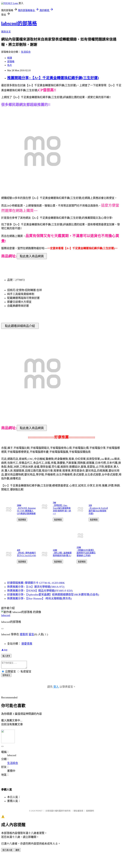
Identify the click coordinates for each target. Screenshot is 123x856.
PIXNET (39, 811)
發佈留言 (6, 675)
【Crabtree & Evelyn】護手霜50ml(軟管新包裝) (98, 511)
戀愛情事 (26, 643)
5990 (19, 505)
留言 (31, 634)
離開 (17, 850)
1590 (79, 547)
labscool (5, 615)
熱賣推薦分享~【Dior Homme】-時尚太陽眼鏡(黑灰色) (39, 598)
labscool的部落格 (19, 23)
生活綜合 (26, 52)
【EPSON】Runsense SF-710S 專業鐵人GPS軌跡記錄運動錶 (26, 511)
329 (90, 505)
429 (18, 550)
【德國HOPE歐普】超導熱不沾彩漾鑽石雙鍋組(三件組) (86, 553)
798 (54, 503)
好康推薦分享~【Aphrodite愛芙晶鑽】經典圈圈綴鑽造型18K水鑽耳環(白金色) (53, 594)
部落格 (10, 61)
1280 (55, 550)
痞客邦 (24, 634)
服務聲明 (90, 811)
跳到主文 (6, 31)
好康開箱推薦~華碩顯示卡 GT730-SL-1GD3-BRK (36, 582)
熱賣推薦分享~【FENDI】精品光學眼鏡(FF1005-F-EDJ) (40, 590)
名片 (9, 65)
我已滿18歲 (7, 850)
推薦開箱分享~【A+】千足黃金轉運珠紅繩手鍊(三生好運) (53, 78)
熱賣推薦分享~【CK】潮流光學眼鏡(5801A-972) (35, 586)
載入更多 (6, 656)
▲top (4, 649)
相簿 (9, 58)
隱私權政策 (78, 811)
